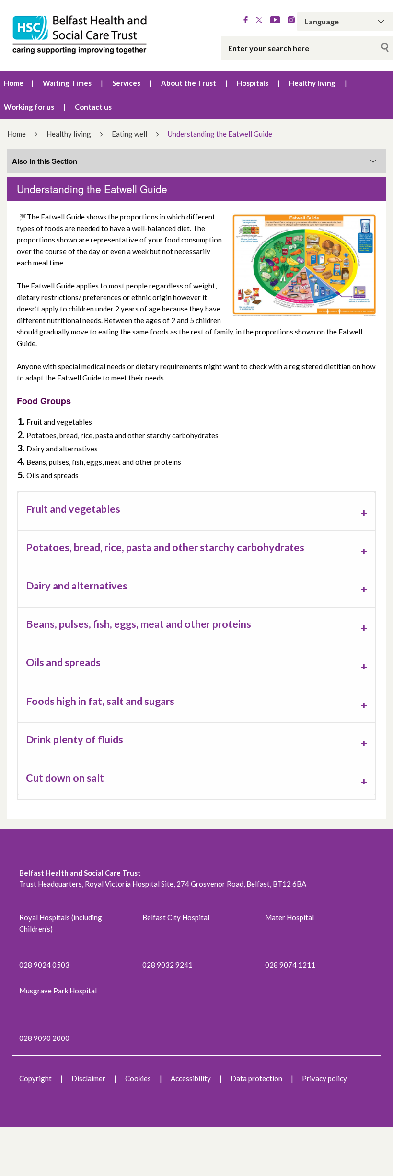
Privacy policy (324, 1078)
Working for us (29, 107)
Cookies (138, 1078)
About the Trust (188, 83)
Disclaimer (88, 1078)
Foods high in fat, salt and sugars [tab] (100, 701)
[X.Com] (259, 20)
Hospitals (252, 83)
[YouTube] (275, 20)
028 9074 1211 (290, 964)
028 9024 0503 (44, 964)
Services (126, 83)
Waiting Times (67, 83)
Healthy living (312, 83)
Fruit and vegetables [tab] (73, 509)
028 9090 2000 (44, 1038)
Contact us (93, 107)
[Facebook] (246, 20)
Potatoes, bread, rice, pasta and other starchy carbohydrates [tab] (165, 547)
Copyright (35, 1078)
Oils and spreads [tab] (63, 662)
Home (13, 83)
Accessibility (191, 1078)
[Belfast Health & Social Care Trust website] (82, 35)
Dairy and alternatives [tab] (76, 585)
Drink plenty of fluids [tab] (74, 739)
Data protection (256, 1078)
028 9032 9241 (167, 964)
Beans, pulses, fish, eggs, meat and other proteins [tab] (138, 624)
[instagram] (291, 20)
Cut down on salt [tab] (65, 778)
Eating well (129, 133)
